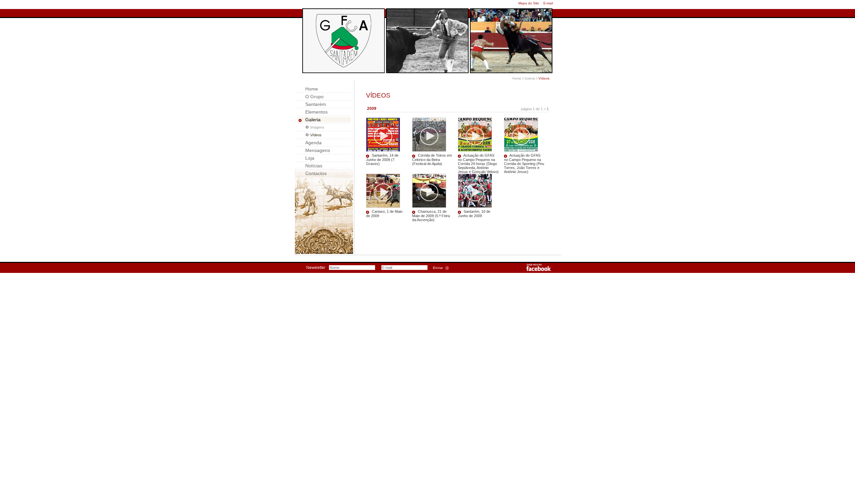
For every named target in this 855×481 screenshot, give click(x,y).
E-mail (548, 3)
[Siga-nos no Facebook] (539, 270)
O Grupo (314, 96)
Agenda (313, 142)
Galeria (529, 78)
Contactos (316, 173)
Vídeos (316, 135)
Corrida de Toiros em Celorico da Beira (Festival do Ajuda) (432, 159)
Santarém (315, 104)
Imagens (317, 127)
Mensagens (317, 150)
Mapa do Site (528, 3)
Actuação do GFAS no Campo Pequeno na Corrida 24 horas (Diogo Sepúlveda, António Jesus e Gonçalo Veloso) (478, 163)
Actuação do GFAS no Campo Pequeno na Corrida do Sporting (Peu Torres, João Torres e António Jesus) (524, 163)
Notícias (313, 165)
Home (516, 78)
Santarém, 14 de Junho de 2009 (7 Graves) (382, 159)
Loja (309, 158)
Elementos (316, 112)
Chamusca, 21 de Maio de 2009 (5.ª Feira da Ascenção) (431, 215)
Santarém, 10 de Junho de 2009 (474, 213)
